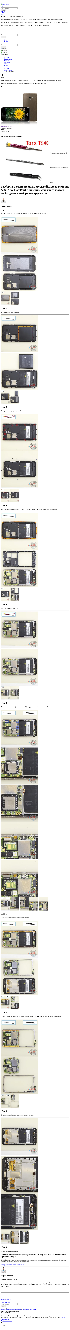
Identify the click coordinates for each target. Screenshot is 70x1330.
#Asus (11, 1264)
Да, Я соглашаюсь (6, 1321)
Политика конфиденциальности (11, 1309)
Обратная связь (5, 1302)
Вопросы (7, 62)
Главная (6, 57)
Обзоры (6, 60)
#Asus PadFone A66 (19, 1264)
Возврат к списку (6, 1299)
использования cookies (30, 1309)
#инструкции (5, 1264)
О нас (6, 41)
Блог (5, 40)
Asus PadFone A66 (6, 126)
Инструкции (8, 59)
